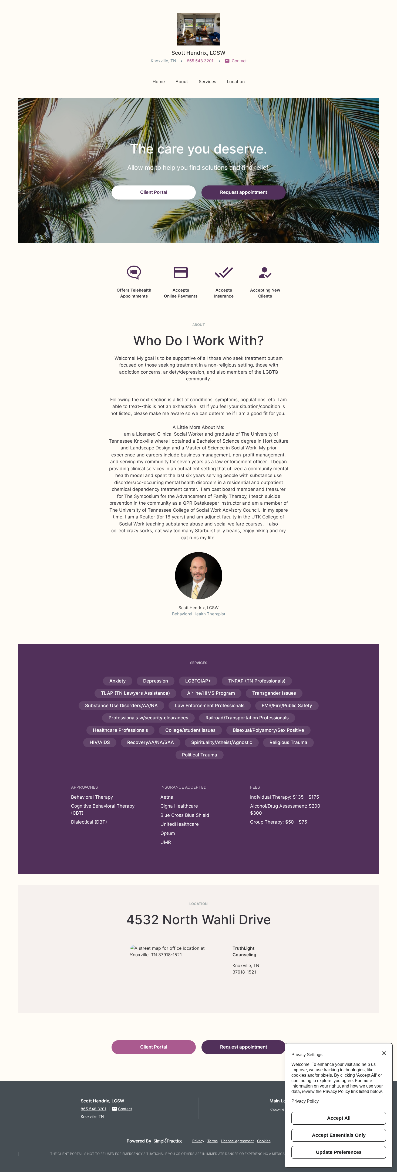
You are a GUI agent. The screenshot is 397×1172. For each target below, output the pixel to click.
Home (159, 81)
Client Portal (153, 192)
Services (207, 81)
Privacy (198, 1141)
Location (236, 81)
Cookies (264, 1141)
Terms (212, 1141)
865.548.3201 (200, 60)
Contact (239, 60)
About (182, 81)
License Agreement (237, 1141)
